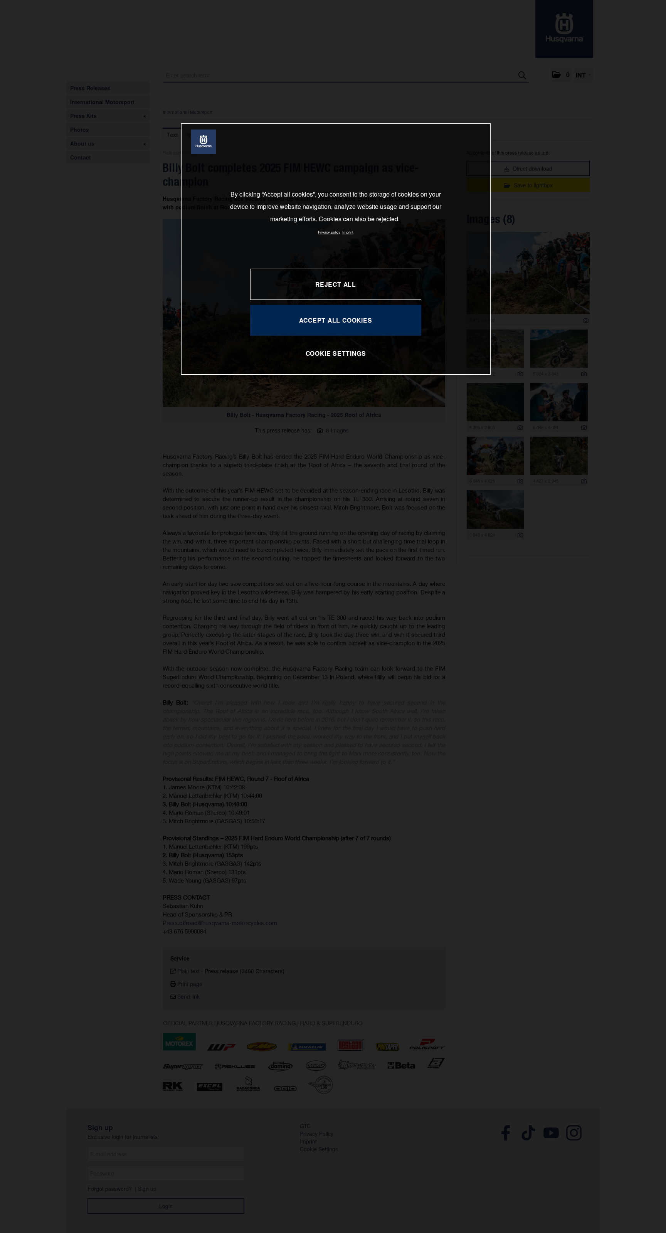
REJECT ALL (335, 284)
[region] (336, 249)
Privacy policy (329, 232)
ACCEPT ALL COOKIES (335, 320)
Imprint (347, 232)
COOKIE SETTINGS (336, 353)
